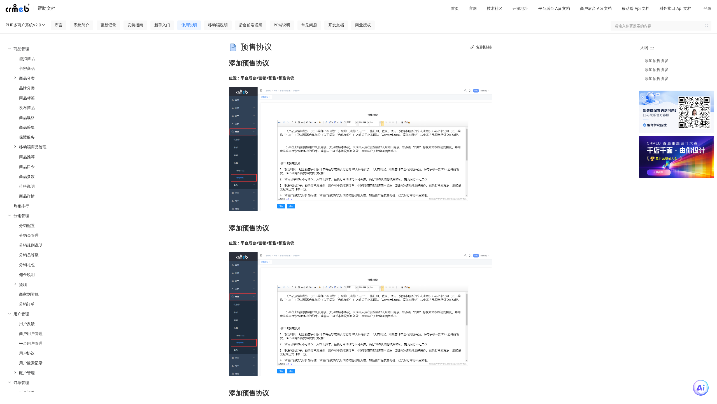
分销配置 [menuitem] (27, 225)
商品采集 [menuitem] (27, 127)
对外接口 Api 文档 (675, 8)
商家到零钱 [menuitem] (29, 294)
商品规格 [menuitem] (27, 117)
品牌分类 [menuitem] (27, 88)
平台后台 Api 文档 (554, 8)
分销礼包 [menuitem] (27, 264)
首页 (455, 8)
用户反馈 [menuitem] (27, 323)
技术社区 (494, 8)
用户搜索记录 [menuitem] (31, 363)
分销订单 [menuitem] (27, 304)
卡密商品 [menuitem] (27, 68)
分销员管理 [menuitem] (29, 235)
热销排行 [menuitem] (21, 205)
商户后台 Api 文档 (596, 8)
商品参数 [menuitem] (27, 176)
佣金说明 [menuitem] (27, 274)
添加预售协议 (656, 60)
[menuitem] (42, 122)
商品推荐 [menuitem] (27, 156)
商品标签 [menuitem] (27, 97)
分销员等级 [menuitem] (29, 254)
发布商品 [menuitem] (27, 107)
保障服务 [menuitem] (27, 137)
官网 (473, 8)
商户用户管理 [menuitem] (31, 333)
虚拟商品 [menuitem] (27, 58)
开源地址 (520, 8)
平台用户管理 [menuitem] (31, 343)
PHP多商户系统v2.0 (23, 24)
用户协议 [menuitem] (27, 353)
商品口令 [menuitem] (27, 166)
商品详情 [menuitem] (27, 196)
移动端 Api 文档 (636, 8)
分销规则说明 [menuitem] (31, 245)
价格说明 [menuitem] (27, 186)
